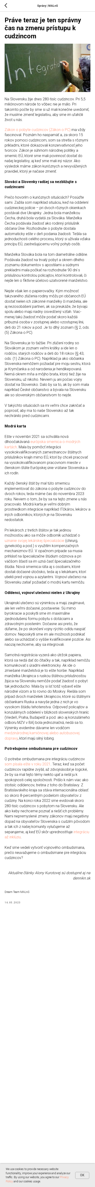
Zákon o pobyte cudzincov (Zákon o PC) (38, 130)
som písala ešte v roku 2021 (27, 764)
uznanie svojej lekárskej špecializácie (34, 540)
